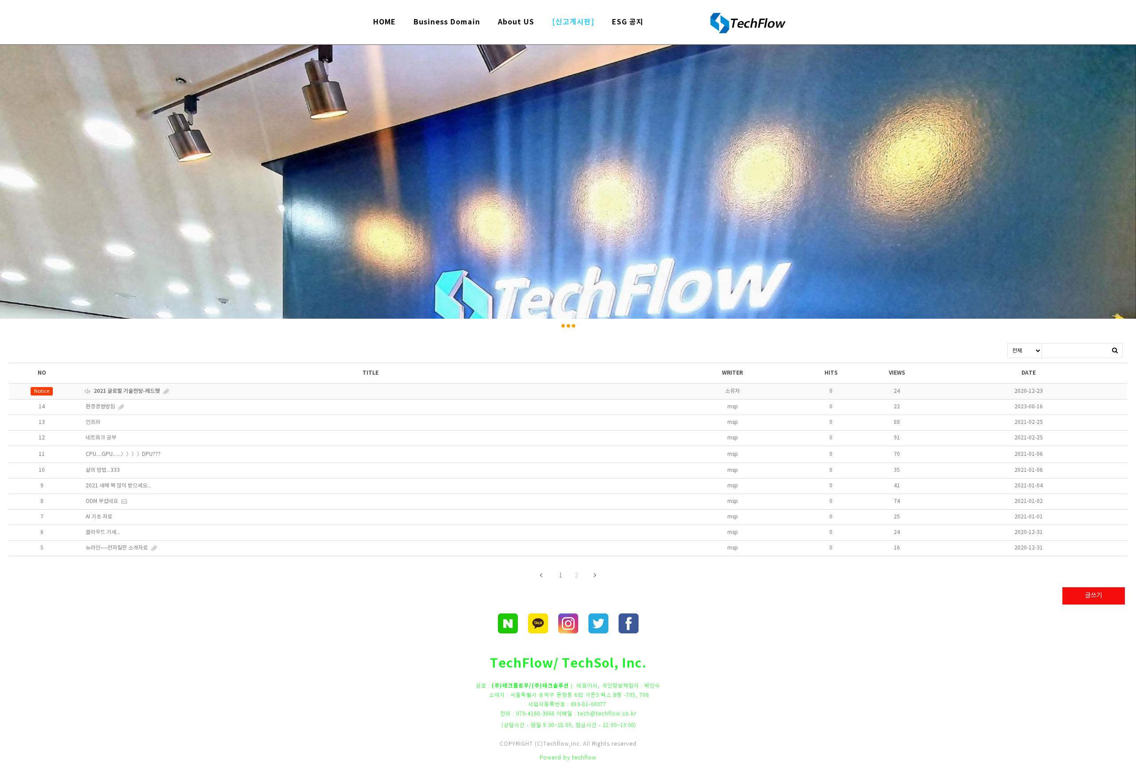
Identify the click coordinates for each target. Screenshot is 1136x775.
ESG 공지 (627, 22)
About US (516, 22)
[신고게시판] (573, 22)
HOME (384, 22)
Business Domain (447, 22)
